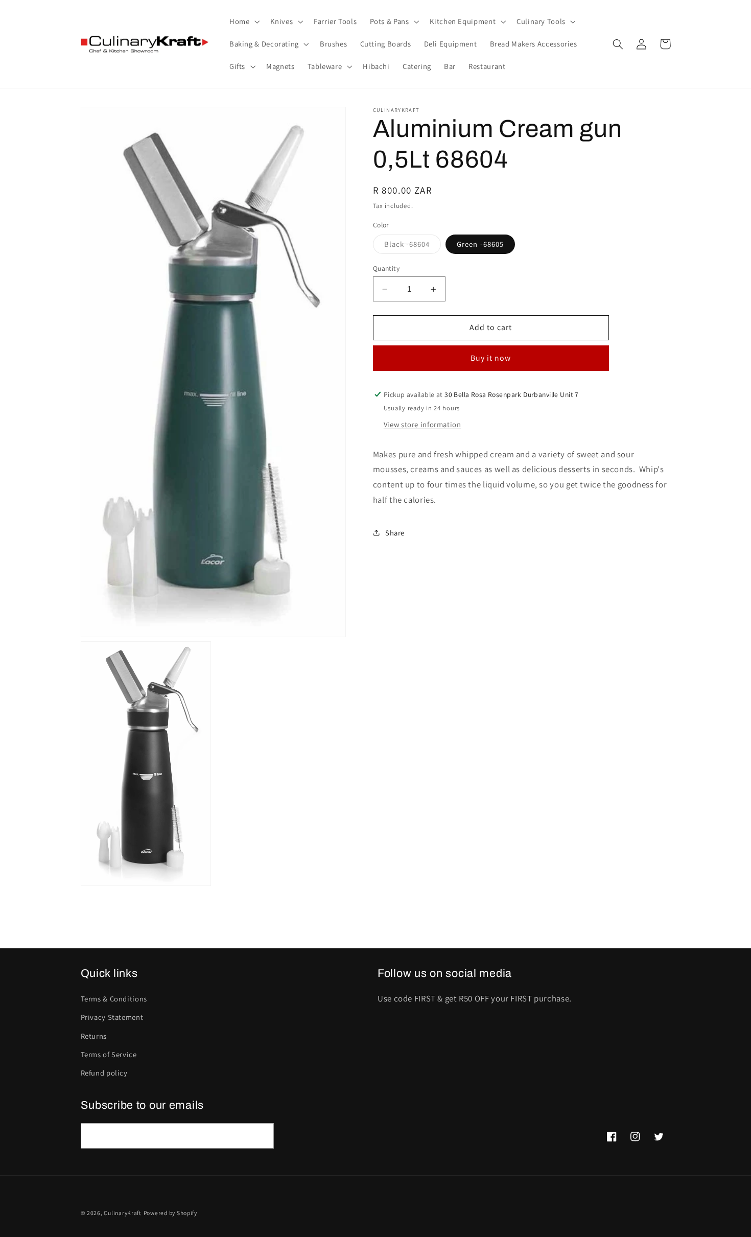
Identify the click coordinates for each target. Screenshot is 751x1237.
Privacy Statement (112, 1017)
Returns (94, 1036)
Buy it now (491, 358)
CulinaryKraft (123, 1213)
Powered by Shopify (170, 1213)
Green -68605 (480, 244)
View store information (422, 424)
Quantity (386, 268)
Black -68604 (412, 246)
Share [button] (395, 533)
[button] (243, 21)
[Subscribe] (261, 1135)
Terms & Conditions (114, 998)
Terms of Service (109, 1054)
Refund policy (104, 1073)
